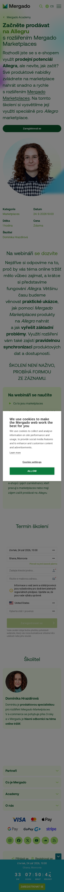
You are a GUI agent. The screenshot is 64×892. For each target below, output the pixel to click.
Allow (32, 471)
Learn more (15, 452)
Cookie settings (32, 462)
